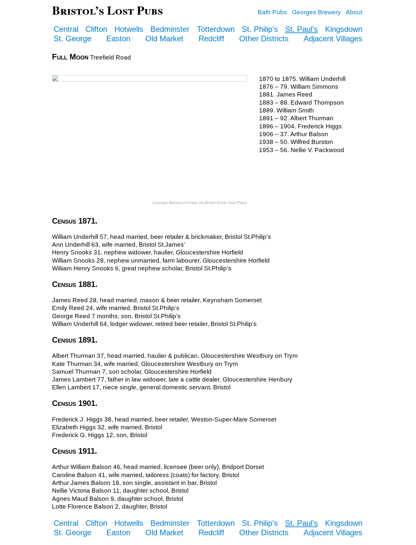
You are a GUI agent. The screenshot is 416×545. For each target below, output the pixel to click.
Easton (118, 38)
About (354, 12)
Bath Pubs (272, 12)
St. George (72, 38)
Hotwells (128, 29)
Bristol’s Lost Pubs (107, 10)
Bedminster (169, 29)
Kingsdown (343, 29)
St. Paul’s (301, 29)
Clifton (96, 29)
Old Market (164, 38)
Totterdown (216, 29)
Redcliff (211, 38)
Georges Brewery (316, 12)
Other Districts (264, 38)
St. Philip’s (260, 29)
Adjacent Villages (333, 38)
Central (66, 29)
